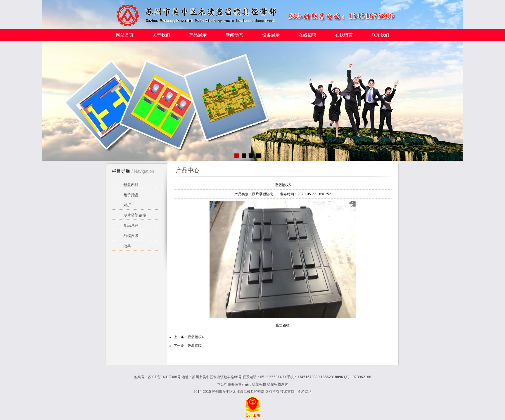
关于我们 (161, 35)
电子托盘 (131, 195)
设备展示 (271, 35)
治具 (127, 246)
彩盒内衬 (131, 184)
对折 (127, 205)
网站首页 (125, 35)
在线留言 (344, 35)
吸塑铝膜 (195, 346)
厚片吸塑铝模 (134, 215)
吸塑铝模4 (196, 337)
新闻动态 (234, 35)
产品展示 (198, 35)
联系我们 (380, 35)
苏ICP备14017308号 (164, 377)
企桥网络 (305, 392)
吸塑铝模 (259, 384)
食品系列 (131, 225)
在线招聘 (307, 35)
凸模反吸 (131, 236)
